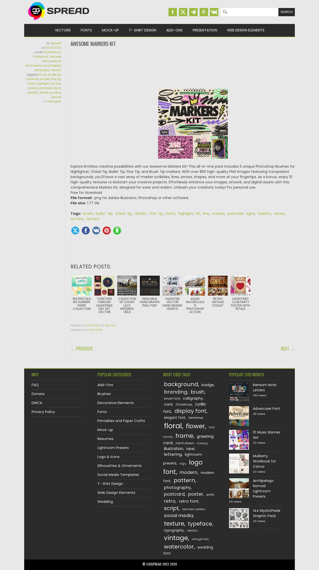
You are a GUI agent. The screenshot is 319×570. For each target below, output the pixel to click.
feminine (196, 417)
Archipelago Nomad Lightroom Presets (263, 488)
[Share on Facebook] (86, 230)
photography (177, 487)
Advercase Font (266, 408)
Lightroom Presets (113, 447)
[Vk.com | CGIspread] (214, 12)
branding (175, 391)
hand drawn (185, 443)
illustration (173, 448)
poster (195, 494)
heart (31, 83)
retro (169, 501)
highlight (43, 83)
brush (42, 74)
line (58, 83)
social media (178, 515)
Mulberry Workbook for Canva (264, 461)
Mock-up (110, 30)
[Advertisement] (183, 67)
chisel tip (31, 79)
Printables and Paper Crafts (121, 420)
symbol (55, 92)
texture (56, 97)
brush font (172, 398)
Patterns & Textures (47, 56)
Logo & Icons (108, 456)
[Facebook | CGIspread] (172, 12)
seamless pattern (193, 509)
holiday (202, 443)
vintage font (200, 539)
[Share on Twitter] (75, 230)
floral (173, 426)
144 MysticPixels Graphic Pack (266, 513)
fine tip (56, 79)
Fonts (86, 30)
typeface (200, 523)
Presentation (205, 30)
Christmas (184, 404)
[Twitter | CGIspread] (183, 12)
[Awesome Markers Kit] (193, 126)
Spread (56, 43)
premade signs (50, 88)
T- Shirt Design (142, 30)
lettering (173, 454)
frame (184, 436)
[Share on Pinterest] (107, 230)
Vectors (63, 30)
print (210, 494)
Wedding (105, 501)
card (168, 404)
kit (52, 83)
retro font (188, 501)
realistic (32, 92)
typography (174, 530)
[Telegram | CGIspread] (193, 12)
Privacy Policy (43, 411)
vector (192, 530)
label (190, 449)
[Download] (117, 230)
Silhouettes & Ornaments (119, 465)
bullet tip (54, 74)
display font (190, 411)
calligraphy (193, 398)
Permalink (54, 101)
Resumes (105, 438)
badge (208, 384)
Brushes (104, 393)
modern (188, 472)
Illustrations (52, 52)
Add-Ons (174, 30)
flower (195, 426)
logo (183, 463)
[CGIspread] (58, 21)
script (171, 508)
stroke (44, 92)
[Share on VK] (96, 230)
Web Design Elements (245, 30)
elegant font (174, 417)
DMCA (37, 402)
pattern (184, 480)
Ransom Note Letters (264, 387)
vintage (176, 538)
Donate (38, 393)
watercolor (179, 547)
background (181, 384)
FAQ (35, 384)
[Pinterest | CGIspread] (204, 12)
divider (44, 79)
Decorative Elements (115, 402)
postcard (174, 494)
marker (32, 88)
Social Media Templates (47, 67)
